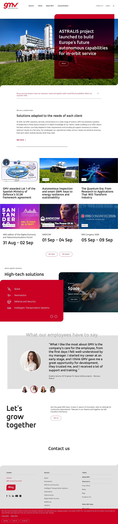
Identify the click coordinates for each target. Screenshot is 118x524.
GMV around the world (14, 481)
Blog (11, 487)
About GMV (50, 6)
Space (46, 478)
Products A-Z (99, 6)
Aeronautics (48, 481)
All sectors (71, 283)
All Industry (45, 179)
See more (20, 140)
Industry (84, 179)
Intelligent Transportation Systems (56, 488)
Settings (5, 521)
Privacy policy (5, 516)
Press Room (86, 486)
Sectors (31, 6)
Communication (63, 6)
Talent (40, 6)
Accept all (25, 521)
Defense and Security (8, 179)
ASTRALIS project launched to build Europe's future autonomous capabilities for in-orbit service (83, 42)
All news (52, 254)
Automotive (48, 492)
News (64, 63)
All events (66, 254)
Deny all (15, 521)
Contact (9, 478)
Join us (55, 418)
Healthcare (85, 225)
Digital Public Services (9, 225)
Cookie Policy (14, 516)
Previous (51, 316)
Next (55, 316)
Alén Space (86, 508)
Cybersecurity (49, 495)
